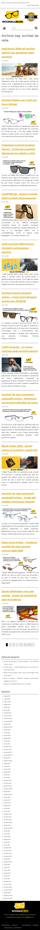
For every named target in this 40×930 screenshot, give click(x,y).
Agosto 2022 (7, 831)
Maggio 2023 (7, 805)
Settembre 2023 (8, 794)
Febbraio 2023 (7, 814)
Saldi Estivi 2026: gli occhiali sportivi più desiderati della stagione (18, 52)
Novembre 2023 (8, 789)
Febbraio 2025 (7, 746)
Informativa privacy (10, 925)
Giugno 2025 (7, 735)
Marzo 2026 (7, 710)
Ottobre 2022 (7, 825)
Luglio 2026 (7, 699)
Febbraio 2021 (7, 881)
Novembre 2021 (8, 856)
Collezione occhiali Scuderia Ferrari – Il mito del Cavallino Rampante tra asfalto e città (18, 149)
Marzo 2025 (7, 744)
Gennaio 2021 (7, 884)
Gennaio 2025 (7, 749)
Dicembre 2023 (8, 786)
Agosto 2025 (7, 729)
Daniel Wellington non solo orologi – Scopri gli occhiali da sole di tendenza (19, 595)
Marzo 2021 (7, 878)
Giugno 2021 (7, 870)
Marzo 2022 (7, 845)
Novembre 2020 (8, 890)
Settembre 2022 (8, 828)
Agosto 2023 (7, 797)
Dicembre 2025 (8, 718)
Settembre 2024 (8, 760)
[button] (36, 27)
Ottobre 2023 (7, 791)
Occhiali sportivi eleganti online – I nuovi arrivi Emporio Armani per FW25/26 (19, 297)
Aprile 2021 (7, 876)
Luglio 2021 (7, 867)
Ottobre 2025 (7, 724)
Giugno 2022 (7, 836)
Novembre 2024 (8, 755)
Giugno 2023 (7, 803)
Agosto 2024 (7, 763)
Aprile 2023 (7, 808)
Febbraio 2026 (7, 713)
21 (21, 645)
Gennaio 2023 (7, 817)
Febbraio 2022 (7, 847)
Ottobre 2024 (7, 758)
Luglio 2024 (7, 766)
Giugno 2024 (7, 769)
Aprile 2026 (7, 707)
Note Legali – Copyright (12, 927)
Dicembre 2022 (8, 819)
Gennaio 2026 (7, 716)
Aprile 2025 (7, 741)
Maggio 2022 (7, 839)
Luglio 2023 (7, 800)
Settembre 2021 (8, 862)
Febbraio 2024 (7, 780)
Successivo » (29, 645)
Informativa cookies (30, 925)
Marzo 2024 (7, 777)
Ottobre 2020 (7, 892)
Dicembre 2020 (8, 887)
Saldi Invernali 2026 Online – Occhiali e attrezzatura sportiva (18, 248)
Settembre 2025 (8, 727)
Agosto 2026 (7, 696)
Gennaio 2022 (7, 850)
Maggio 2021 (7, 873)
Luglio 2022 (7, 833)
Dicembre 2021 (8, 853)
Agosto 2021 (7, 864)
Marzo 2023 (7, 811)
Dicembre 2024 (8, 752)
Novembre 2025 (8, 721)
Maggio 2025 (7, 738)
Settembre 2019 (8, 898)
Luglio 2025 (7, 732)
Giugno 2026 (7, 701)
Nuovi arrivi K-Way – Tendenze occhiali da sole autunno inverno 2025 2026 (19, 546)
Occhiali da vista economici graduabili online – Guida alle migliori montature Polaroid (19, 497)
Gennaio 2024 (7, 783)
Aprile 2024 (7, 774)
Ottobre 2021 (7, 859)
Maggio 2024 (7, 772)
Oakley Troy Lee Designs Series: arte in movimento (17, 684)
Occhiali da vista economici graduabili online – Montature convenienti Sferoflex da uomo (20, 398)
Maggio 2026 (7, 704)
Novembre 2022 (8, 822)
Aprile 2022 (7, 842)
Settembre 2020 (8, 895)
